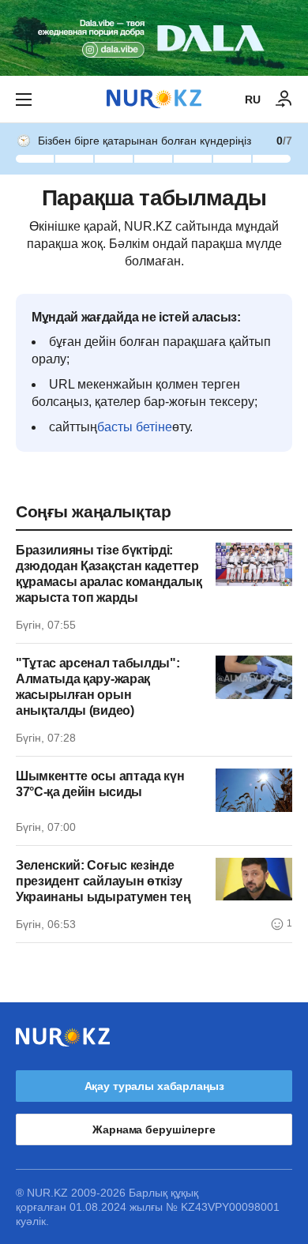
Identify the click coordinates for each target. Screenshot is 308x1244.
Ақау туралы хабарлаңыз (154, 1086)
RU (253, 99)
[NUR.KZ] (154, 99)
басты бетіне (134, 427)
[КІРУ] (284, 99)
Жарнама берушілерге (153, 1129)
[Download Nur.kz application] (154, 38)
